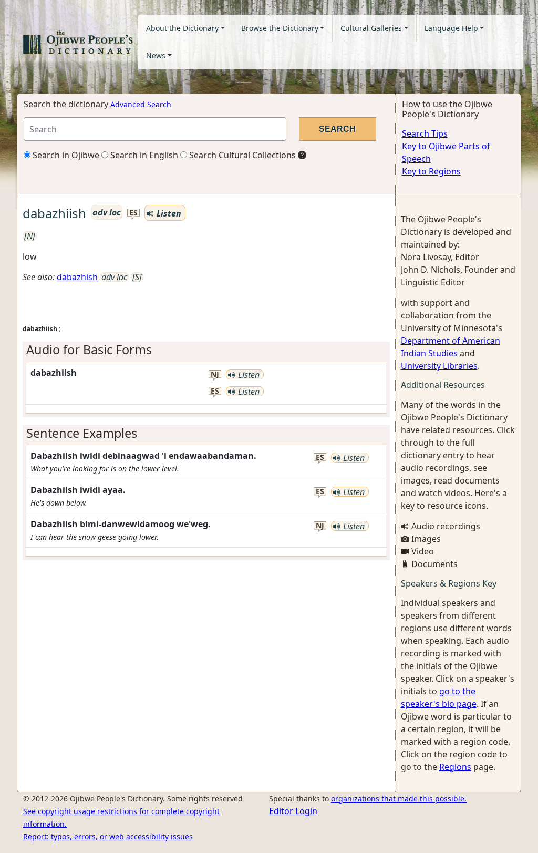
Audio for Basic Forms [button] (89, 349)
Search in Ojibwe (64, 155)
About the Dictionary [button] (182, 28)
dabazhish (77, 277)
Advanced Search (140, 104)
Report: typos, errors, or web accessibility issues (108, 836)
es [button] (133, 213)
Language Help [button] (451, 28)
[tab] (206, 349)
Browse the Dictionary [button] (279, 28)
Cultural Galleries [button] (371, 28)
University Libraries (439, 366)
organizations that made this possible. (399, 799)
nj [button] (215, 374)
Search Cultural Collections (241, 155)
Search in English (143, 155)
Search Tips (425, 133)
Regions (455, 767)
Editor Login (293, 811)
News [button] (155, 55)
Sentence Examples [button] (81, 433)
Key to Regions (431, 171)
